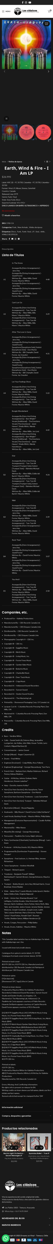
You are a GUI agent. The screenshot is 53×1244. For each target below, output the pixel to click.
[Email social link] (12, 239)
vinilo (42, 231)
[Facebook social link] (22, 2)
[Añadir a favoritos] (16, 1147)
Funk (14, 227)
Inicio (4, 162)
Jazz (38, 1156)
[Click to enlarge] (6, 118)
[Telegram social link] (18, 239)
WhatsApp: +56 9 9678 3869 (16, 1211)
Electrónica (32, 1156)
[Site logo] (26, 11)
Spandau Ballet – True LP (39, 1153)
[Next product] (49, 161)
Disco (13, 231)
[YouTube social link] (30, 2)
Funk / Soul (26, 231)
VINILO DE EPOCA (9, 234)
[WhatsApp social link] (15, 239)
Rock (9, 1158)
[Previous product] (44, 161)
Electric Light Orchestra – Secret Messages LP (13, 1154)
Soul (37, 231)
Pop (6, 1158)
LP (33, 231)
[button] (11, 1147)
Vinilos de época (15, 162)
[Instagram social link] (26, 2)
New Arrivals (23, 227)
